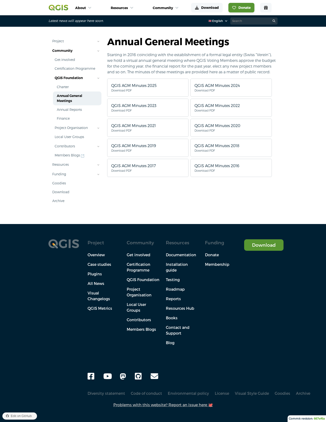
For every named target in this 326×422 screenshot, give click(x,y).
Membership (217, 264)
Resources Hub (180, 308)
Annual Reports (69, 109)
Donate (212, 255)
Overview (96, 255)
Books (172, 318)
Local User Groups (69, 137)
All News (96, 283)
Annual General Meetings (69, 98)
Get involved (65, 59)
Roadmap (175, 289)
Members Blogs (67, 155)
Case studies (99, 264)
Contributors (65, 146)
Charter (63, 87)
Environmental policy (188, 393)
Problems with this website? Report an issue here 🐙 (163, 405)
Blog (170, 343)
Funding (59, 174)
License (222, 393)
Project (58, 41)
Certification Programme (75, 68)
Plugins (95, 274)
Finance (63, 118)
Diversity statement (106, 393)
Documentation (181, 255)
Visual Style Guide (252, 393)
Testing (173, 280)
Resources (60, 164)
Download (60, 192)
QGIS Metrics (100, 308)
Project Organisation (71, 127)
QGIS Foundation (69, 78)
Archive (58, 201)
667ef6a (319, 418)
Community (62, 50)
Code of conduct (146, 393)
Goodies (59, 183)
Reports (173, 299)
